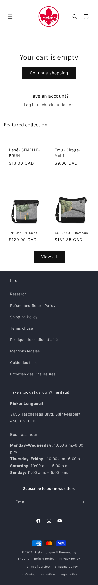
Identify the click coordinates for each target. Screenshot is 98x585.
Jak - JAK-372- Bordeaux (71, 233)
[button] (10, 16)
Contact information (40, 574)
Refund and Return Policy (32, 305)
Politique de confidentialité (34, 339)
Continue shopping (49, 72)
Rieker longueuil (46, 552)
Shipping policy (66, 566)
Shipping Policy (24, 317)
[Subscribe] (82, 502)
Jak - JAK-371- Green (23, 233)
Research (18, 294)
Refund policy (44, 558)
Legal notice (69, 574)
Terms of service (37, 566)
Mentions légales (25, 351)
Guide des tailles (24, 362)
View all (49, 256)
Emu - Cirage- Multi (67, 152)
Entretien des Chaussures (32, 374)
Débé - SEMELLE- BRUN (24, 152)
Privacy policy (69, 558)
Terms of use (21, 328)
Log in (30, 104)
